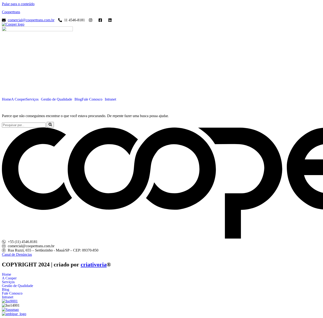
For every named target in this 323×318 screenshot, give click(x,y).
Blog (78, 99)
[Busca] (50, 125)
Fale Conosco (92, 99)
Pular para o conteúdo (18, 4)
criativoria (94, 264)
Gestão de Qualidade (56, 99)
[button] (33, 99)
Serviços (32, 99)
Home (6, 99)
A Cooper (18, 99)
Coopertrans (11, 12)
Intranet (110, 99)
